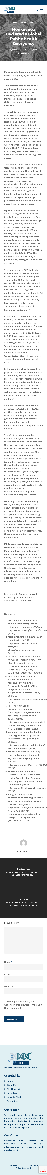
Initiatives (12, 1093)
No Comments (23, 53)
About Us (11, 1085)
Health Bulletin (19, 22)
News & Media (14, 1097)
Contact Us (12, 1101)
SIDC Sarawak (17, 50)
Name (8, 962)
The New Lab (13, 1089)
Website (8, 986)
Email (8, 974)
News (32, 22)
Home (10, 1081)
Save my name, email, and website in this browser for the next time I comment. (23, 1004)
